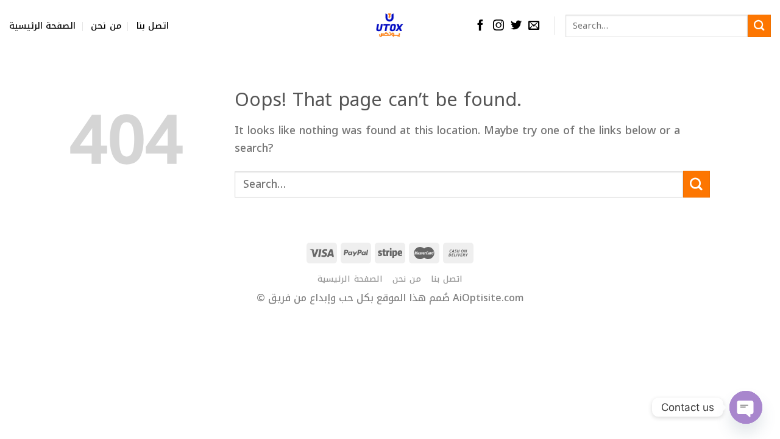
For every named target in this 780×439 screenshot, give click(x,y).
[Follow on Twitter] (516, 26)
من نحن (106, 26)
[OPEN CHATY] (745, 407)
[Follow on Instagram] (498, 26)
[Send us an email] (533, 26)
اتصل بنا (152, 26)
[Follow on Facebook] (480, 26)
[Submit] (759, 26)
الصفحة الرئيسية (42, 26)
